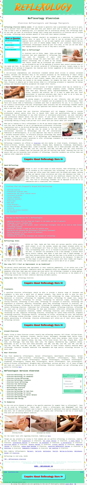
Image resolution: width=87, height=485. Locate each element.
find (10, 356)
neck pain (42, 296)
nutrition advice (10, 444)
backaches (56, 305)
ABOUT (68, 14)
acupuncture (26, 441)
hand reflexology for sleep (58, 296)
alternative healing (20, 442)
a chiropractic (66, 442)
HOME (60, 14)
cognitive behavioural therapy (59, 446)
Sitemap (5, 472)
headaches (41, 298)
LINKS (63, 14)
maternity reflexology (33, 303)
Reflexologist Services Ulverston (21, 371)
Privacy (81, 472)
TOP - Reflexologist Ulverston (15, 459)
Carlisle (38, 451)
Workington (47, 451)
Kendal (6, 453)
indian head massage (28, 446)
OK (75, 484)
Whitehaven (78, 451)
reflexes (19, 80)
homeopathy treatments (30, 448)
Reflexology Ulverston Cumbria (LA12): (18, 27)
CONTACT (73, 14)
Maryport (30, 451)
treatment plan (39, 103)
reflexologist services (49, 363)
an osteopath (44, 442)
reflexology (74, 30)
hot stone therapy (49, 441)
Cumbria (11, 451)
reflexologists (9, 78)
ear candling (53, 448)
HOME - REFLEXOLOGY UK (43, 466)
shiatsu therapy (34, 444)
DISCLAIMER (79, 14)
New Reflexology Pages (13, 472)
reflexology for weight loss (65, 298)
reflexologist (37, 44)
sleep (36, 301)
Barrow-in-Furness (66, 451)
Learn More (69, 484)
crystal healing (58, 444)
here (19, 367)
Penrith (55, 451)
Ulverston (37, 143)
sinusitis (20, 296)
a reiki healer (74, 441)
